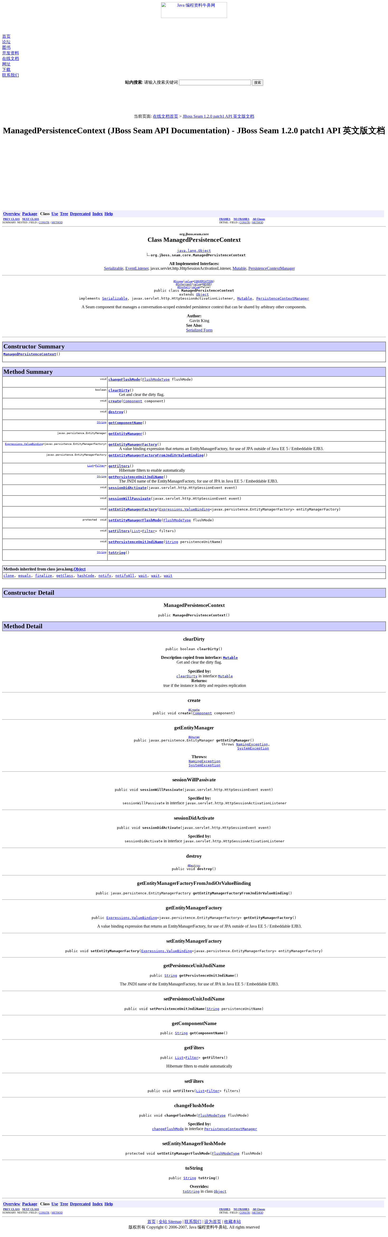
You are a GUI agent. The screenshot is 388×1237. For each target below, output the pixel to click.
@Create (194, 709)
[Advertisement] (194, 26)
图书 (6, 47)
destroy (115, 412)
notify (104, 576)
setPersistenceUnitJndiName (135, 542)
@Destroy (194, 865)
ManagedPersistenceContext (29, 354)
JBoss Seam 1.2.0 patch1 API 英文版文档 (218, 116)
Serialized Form (199, 330)
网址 (6, 64)
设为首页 (212, 1221)
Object (202, 294)
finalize (43, 576)
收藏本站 (232, 1221)
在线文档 (10, 58)
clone (8, 576)
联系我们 (10, 75)
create (114, 401)
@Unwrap (194, 736)
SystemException (253, 748)
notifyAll (124, 576)
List (90, 465)
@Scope (178, 281)
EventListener (136, 268)
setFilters (119, 531)
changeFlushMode (124, 379)
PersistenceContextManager (271, 268)
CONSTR (44, 222)
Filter (100, 465)
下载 (6, 69)
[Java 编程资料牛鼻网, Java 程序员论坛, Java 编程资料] (194, 16)
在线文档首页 (165, 116)
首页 (6, 36)
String (101, 422)
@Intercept (184, 284)
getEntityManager (125, 434)
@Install (183, 287)
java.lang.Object (194, 251)
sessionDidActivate (127, 488)
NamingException (252, 744)
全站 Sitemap (170, 1221)
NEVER (207, 284)
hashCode (85, 576)
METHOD (57, 222)
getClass (64, 576)
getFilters (119, 466)
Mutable (239, 268)
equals (24, 576)
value (188, 281)
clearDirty (119, 390)
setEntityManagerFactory (132, 509)
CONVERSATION (203, 281)
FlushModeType (156, 379)
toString (116, 553)
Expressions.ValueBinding (24, 443)
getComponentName (125, 423)
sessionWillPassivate (129, 499)
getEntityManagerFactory (132, 444)
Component (132, 401)
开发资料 (10, 53)
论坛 (6, 42)
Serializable (113, 268)
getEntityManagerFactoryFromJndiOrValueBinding (156, 455)
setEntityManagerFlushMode (134, 520)
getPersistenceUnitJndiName (135, 477)
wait (143, 576)
